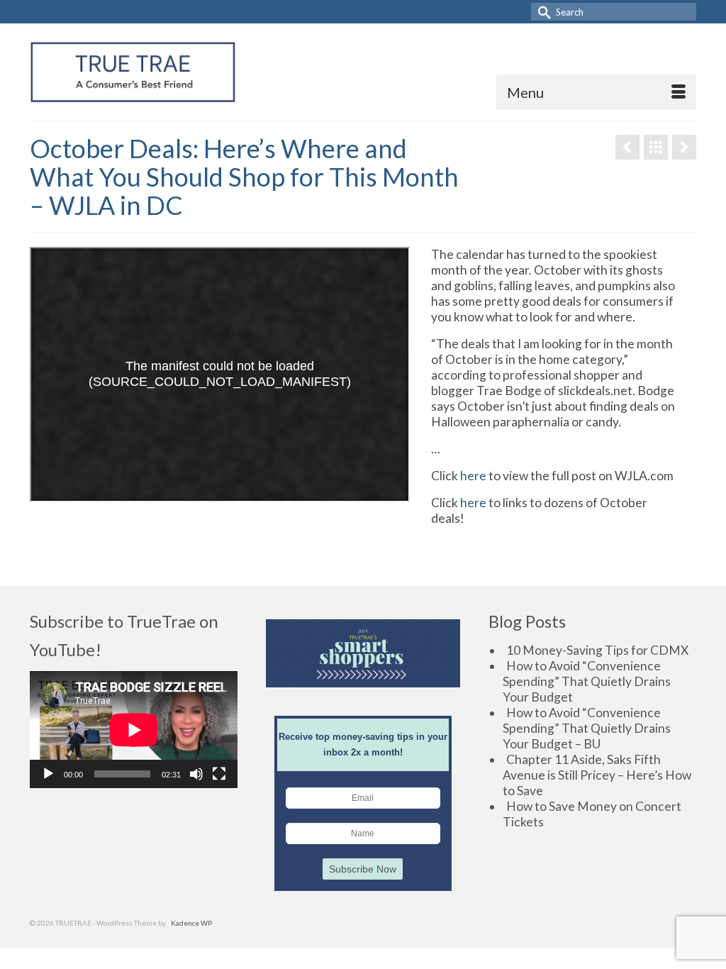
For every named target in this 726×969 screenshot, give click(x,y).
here (473, 475)
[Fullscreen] (219, 774)
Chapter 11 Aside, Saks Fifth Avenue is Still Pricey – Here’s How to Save (597, 775)
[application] (134, 729)
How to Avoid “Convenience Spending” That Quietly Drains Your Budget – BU (587, 728)
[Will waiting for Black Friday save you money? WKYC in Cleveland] (684, 147)
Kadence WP (191, 923)
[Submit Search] (541, 12)
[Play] (48, 774)
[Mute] (196, 774)
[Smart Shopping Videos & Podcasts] (656, 147)
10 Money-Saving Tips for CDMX (597, 650)
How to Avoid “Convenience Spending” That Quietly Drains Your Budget (587, 681)
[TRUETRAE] (133, 72)
